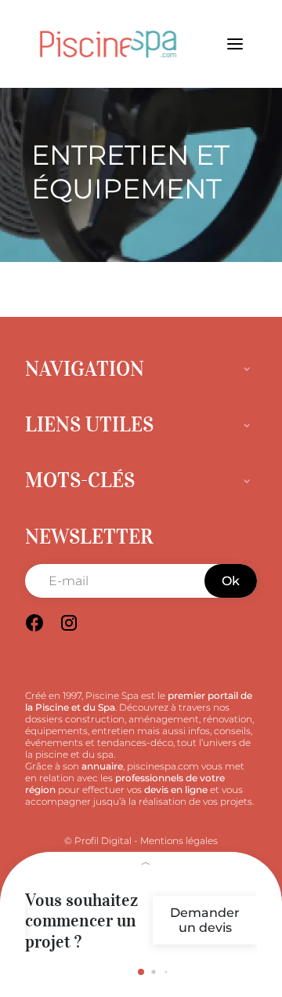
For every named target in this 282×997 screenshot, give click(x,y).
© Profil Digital (98, 840)
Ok (231, 580)
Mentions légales (179, 840)
